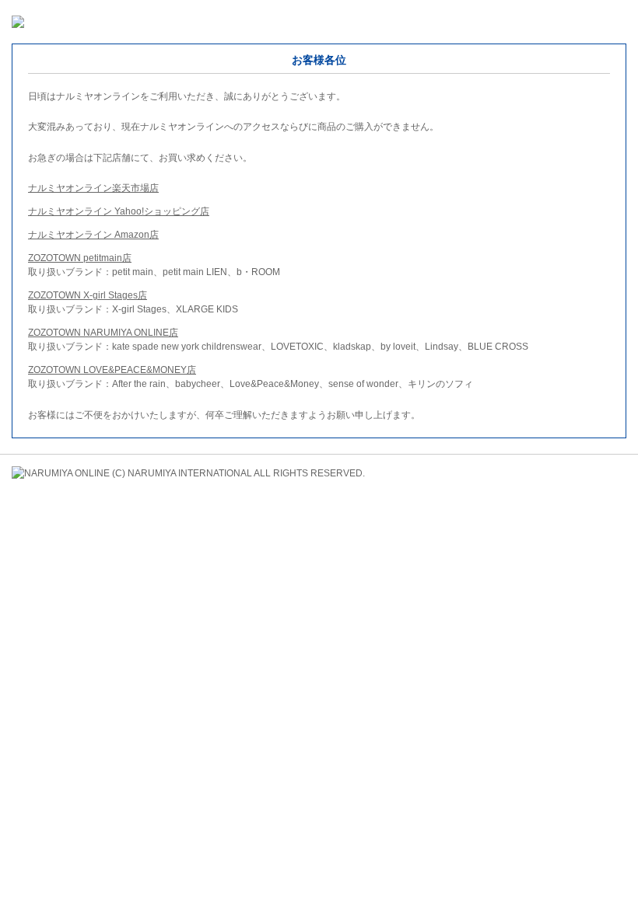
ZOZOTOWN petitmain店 (79, 258)
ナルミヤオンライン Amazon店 (93, 234)
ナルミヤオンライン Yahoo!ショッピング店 (118, 211)
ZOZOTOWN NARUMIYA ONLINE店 (103, 332)
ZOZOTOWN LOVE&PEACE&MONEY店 (112, 369)
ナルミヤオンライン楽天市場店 (93, 188)
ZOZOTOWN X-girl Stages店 (87, 295)
